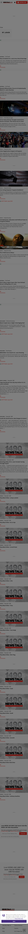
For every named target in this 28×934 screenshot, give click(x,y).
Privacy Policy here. (19, 918)
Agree (14, 921)
